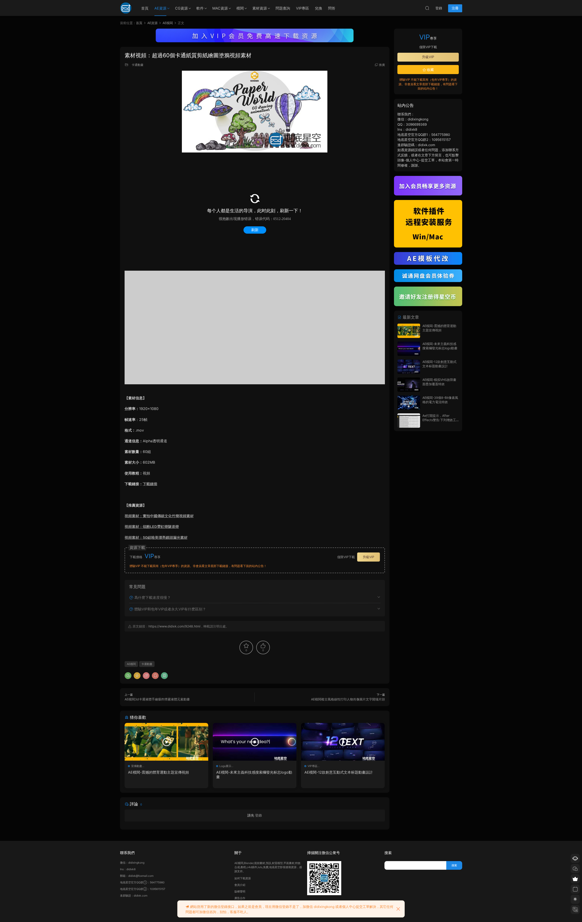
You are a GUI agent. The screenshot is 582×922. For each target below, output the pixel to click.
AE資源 (160, 8)
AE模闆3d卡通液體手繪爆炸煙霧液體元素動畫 (157, 699)
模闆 (240, 8)
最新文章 (410, 317)
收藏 (430, 69)
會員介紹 (239, 885)
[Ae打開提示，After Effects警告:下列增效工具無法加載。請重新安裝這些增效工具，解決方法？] (408, 420)
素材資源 (259, 8)
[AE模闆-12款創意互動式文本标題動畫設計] (343, 742)
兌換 (318, 8)
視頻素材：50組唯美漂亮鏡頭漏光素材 (156, 537)
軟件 (200, 8)
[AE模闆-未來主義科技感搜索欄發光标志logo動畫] (254, 742)
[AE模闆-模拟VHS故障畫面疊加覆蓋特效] (408, 384)
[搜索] (427, 8)
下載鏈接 (150, 484)
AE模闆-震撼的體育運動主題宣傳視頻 (158, 772)
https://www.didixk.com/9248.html (174, 626)
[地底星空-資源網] (125, 8)
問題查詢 (283, 8)
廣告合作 (239, 898)
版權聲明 (239, 891)
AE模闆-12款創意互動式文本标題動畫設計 (338, 772)
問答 (331, 8)
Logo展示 (225, 766)
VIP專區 (302, 8)
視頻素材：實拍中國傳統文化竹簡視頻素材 (159, 516)
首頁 (144, 8)
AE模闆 (131, 664)
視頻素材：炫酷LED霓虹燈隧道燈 (152, 526)
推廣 (382, 65)
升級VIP (368, 557)
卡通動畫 (137, 65)
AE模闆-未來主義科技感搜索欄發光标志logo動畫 (254, 774)
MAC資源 (220, 8)
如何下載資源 (242, 878)
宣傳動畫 (136, 766)
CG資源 (181, 8)
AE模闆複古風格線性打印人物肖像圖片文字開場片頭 (348, 699)
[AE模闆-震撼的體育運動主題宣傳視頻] (166, 742)
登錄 (258, 815)
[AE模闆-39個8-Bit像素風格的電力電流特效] (408, 402)
